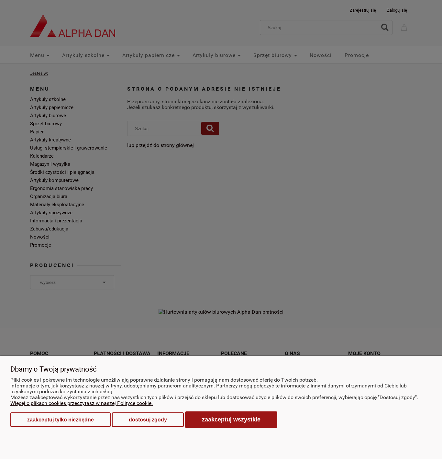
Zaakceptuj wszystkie (231, 419)
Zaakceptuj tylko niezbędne (60, 419)
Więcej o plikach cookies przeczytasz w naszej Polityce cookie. (81, 403)
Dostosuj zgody (148, 419)
